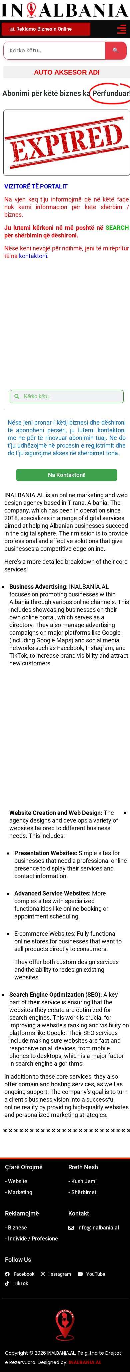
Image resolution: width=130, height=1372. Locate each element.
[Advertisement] (65, 322)
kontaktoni (33, 255)
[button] (121, 29)
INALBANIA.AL (85, 1362)
